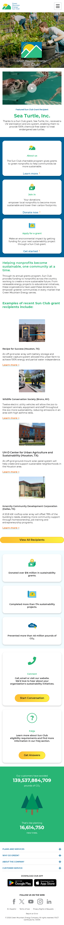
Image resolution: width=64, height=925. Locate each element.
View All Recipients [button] (32, 539)
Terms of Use (25, 909)
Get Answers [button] (32, 755)
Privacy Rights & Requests (43, 909)
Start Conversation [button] (32, 698)
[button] (32, 174)
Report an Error (32, 914)
